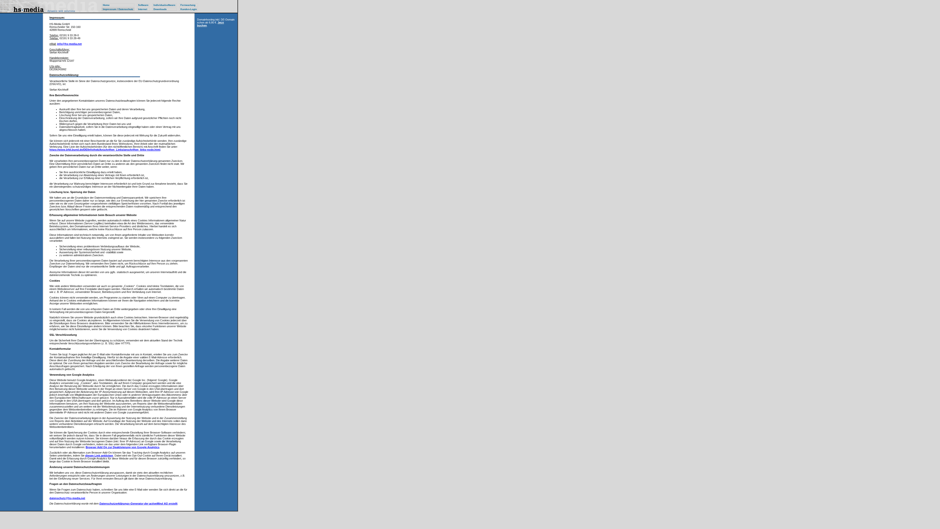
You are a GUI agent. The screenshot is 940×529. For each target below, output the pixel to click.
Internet (142, 9)
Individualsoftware (164, 5)
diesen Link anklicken (99, 455)
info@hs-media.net (69, 43)
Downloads (160, 9)
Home (106, 5)
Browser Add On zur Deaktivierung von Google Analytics (122, 447)
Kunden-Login (188, 9)
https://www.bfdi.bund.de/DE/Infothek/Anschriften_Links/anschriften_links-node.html (104, 149)
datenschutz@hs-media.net (67, 498)
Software (143, 5)
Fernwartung (187, 5)
